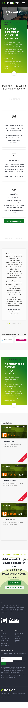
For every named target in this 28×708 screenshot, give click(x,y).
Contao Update (4, 635)
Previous (7, 323)
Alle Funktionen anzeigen (14, 221)
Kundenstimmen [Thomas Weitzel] (13, 323)
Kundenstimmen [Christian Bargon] (9, 323)
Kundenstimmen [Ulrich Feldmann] (18, 323)
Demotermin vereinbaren (14, 587)
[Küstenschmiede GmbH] (7, 339)
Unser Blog (17, 636)
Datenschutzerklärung (10, 677)
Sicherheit (17, 638)
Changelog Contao (19, 633)
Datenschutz (18, 641)
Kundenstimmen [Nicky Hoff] (14, 323)
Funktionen (3, 633)
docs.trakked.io (4, 643)
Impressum (17, 640)
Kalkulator (3, 636)
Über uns (17, 635)
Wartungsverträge (5, 638)
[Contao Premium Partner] (10, 620)
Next (21, 323)
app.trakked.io (4, 641)
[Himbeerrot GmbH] (21, 339)
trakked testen (14, 582)
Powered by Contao (5, 695)
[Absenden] (3, 663)
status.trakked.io (5, 645)
